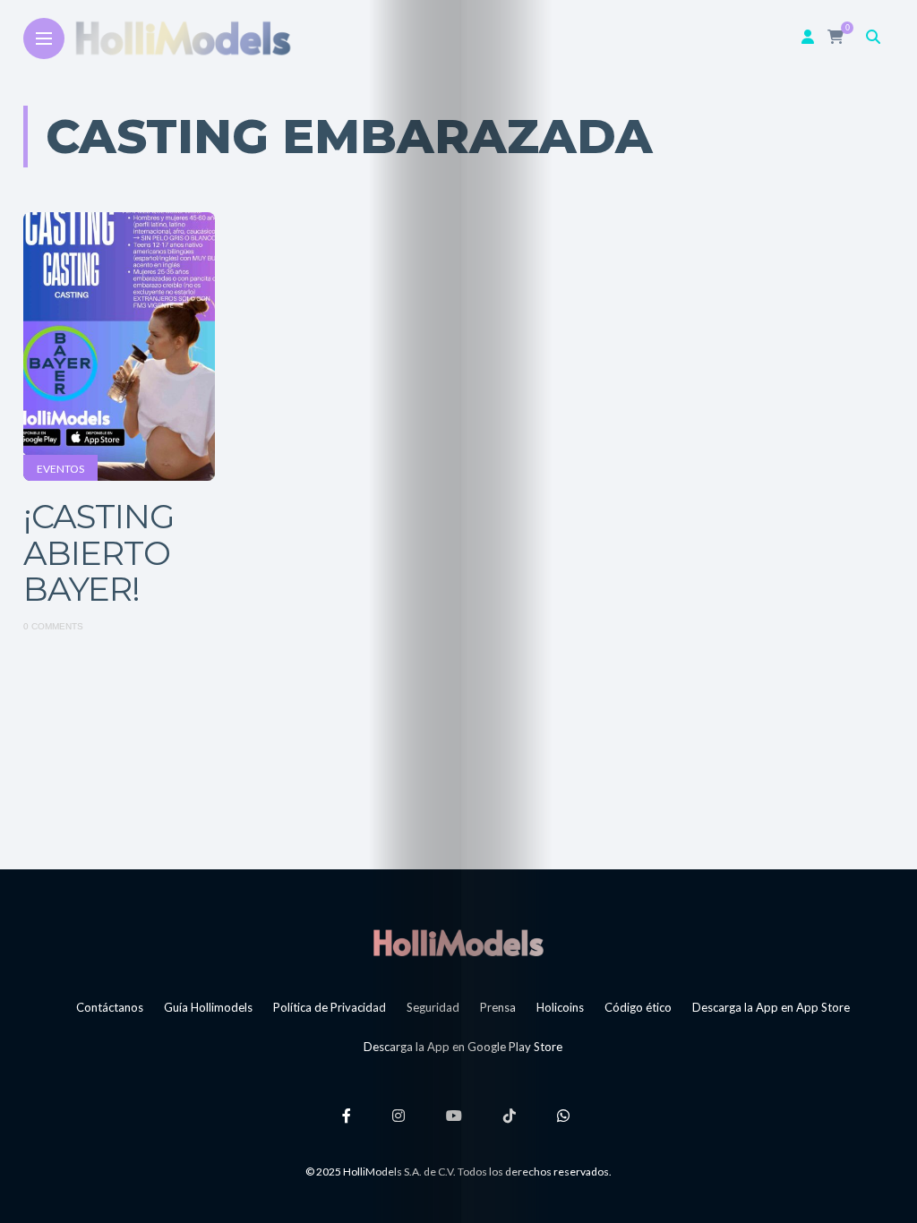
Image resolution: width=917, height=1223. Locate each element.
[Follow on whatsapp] (566, 1115)
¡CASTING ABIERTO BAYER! (99, 552)
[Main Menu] (44, 39)
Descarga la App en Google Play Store (463, 1046)
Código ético (638, 1007)
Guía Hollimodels (208, 1007)
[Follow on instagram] (401, 1115)
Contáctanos (109, 1007)
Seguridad (433, 1007)
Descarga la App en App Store (771, 1007)
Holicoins (560, 1007)
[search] (873, 36)
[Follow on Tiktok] (512, 1115)
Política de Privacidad (329, 1007)
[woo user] (807, 36)
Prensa (498, 1007)
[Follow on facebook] (349, 1115)
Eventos (60, 468)
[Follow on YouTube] (456, 1115)
